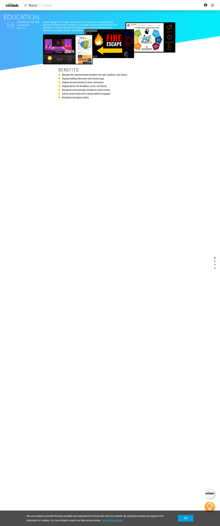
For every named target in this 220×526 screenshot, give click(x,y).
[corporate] (214, 261)
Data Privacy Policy (113, 520)
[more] (214, 268)
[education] (214, 258)
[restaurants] (214, 265)
